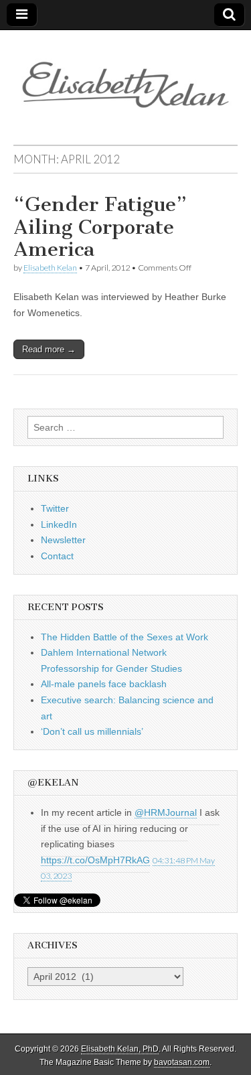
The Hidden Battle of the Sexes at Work (124, 637)
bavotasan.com (182, 1062)
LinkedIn (59, 524)
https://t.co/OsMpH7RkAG (95, 860)
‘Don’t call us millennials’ (92, 731)
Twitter (55, 508)
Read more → (49, 349)
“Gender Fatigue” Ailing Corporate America (100, 226)
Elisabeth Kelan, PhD (120, 1049)
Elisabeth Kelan (50, 268)
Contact (57, 556)
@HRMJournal (166, 812)
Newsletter (63, 539)
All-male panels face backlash (104, 683)
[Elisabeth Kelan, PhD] (125, 77)
